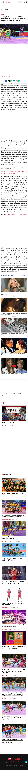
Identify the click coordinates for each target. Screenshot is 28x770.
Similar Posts (7, 474)
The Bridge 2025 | (9, 765)
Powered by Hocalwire (18, 765)
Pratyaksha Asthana (6, 519)
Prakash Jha (4, 651)
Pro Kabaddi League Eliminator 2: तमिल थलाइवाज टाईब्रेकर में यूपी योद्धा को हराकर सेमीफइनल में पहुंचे (12, 741)
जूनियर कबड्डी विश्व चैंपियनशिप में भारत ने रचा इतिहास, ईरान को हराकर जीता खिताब (13, 516)
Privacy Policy (6, 762)
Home (2, 9)
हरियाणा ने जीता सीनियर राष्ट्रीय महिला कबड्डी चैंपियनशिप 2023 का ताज (13, 494)
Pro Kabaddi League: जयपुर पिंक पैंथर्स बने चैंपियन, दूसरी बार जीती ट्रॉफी (13, 625)
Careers (23, 762)
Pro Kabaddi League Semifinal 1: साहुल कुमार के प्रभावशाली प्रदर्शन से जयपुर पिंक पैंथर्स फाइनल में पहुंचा (14, 717)
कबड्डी (2, 14)
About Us (12, 762)
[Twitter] (9, 81)
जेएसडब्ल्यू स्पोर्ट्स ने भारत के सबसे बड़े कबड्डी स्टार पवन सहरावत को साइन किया (13, 582)
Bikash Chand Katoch (6, 497)
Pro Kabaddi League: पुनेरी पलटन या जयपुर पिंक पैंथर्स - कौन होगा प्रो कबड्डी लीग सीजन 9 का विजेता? (13, 671)
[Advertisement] (14, 59)
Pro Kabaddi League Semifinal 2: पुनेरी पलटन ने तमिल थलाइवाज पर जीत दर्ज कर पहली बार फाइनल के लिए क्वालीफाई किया (12, 694)
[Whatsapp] (11, 81)
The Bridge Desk (5, 607)
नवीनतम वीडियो (7, 403)
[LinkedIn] (14, 81)
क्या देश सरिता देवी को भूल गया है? (8, 422)
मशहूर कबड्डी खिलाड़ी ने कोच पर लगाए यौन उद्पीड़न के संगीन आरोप (12, 559)
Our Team (18, 762)
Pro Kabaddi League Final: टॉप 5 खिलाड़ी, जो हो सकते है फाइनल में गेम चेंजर (13, 647)
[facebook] (6, 81)
